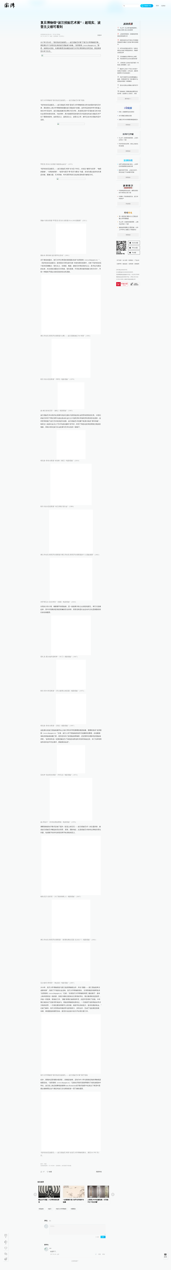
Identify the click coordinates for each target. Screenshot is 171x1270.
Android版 (135, 243)
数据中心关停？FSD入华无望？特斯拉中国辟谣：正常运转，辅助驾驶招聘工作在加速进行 (127, 71)
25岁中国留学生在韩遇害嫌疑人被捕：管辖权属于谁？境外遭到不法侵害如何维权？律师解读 (127, 79)
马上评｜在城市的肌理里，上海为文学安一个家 (128, 139)
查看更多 (128, 124)
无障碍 (163, 6)
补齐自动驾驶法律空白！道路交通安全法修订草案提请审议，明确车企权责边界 (127, 50)
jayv (50, 1248)
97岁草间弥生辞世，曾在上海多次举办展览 (128, 145)
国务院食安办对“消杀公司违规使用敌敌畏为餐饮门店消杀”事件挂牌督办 (127, 42)
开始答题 (128, 203)
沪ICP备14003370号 (121, 269)
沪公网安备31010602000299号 (124, 272)
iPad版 (134, 252)
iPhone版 (135, 247)
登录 (157, 5)
